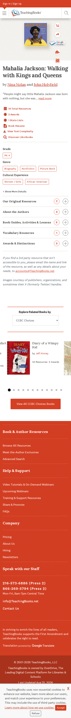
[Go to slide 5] (28, 390)
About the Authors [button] (30, 212)
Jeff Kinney (42, 353)
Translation (10, 645)
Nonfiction (28, 168)
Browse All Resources (17, 445)
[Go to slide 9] (47, 390)
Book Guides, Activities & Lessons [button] (30, 222)
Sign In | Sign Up (12, 3)
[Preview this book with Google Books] (58, 43)
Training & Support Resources (22, 498)
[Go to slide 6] (33, 390)
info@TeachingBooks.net (20, 601)
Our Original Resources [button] (30, 201)
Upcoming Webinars (16, 491)
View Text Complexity (20, 131)
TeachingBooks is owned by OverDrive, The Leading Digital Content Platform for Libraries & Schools (35, 672)
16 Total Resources (19, 108)
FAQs (6, 511)
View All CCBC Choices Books (36, 404)
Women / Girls (12, 181)
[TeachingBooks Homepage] (25, 12)
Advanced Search (14, 459)
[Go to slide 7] (37, 390)
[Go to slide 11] (56, 390)
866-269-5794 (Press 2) (25, 588)
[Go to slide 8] (42, 390)
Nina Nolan (16, 84)
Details (14, 191)
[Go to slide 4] (23, 390)
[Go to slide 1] (9, 390)
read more (45, 98)
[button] (4, 13)
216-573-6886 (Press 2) (24, 583)
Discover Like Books (20, 137)
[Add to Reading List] (57, 25)
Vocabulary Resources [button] (30, 233)
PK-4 (7, 155)
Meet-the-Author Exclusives (21, 452)
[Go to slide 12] (61, 390)
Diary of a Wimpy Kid (45, 345)
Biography (10, 168)
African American (37, 181)
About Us (9, 544)
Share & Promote (13, 505)
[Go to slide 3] (18, 390)
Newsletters (10, 557)
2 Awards (13, 114)
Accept (61, 707)
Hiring (6, 550)
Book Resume (16, 126)
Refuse (36, 713)
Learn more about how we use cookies (29, 707)
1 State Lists (15, 120)
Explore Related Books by (35, 312)
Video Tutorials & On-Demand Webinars (28, 484)
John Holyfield (45, 84)
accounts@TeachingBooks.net (34, 271)
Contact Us (11, 608)
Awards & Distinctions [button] (30, 243)
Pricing (7, 537)
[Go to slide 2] (14, 390)
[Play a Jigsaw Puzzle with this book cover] (57, 52)
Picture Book (47, 168)
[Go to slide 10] (52, 390)
